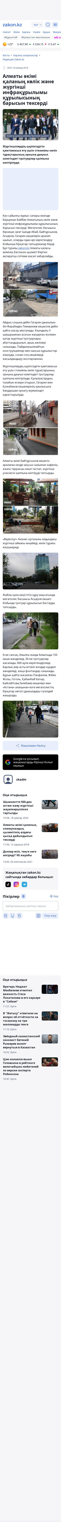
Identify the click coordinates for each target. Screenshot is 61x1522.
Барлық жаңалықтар (25, 55)
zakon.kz (23, 248)
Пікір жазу (50, 915)
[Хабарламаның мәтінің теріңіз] (30, 906)
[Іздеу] (48, 25)
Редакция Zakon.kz (13, 59)
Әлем (16, 32)
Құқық (46, 32)
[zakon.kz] (12, 24)
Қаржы (26, 32)
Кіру (55, 896)
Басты (6, 55)
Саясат (7, 32)
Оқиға (36, 32)
